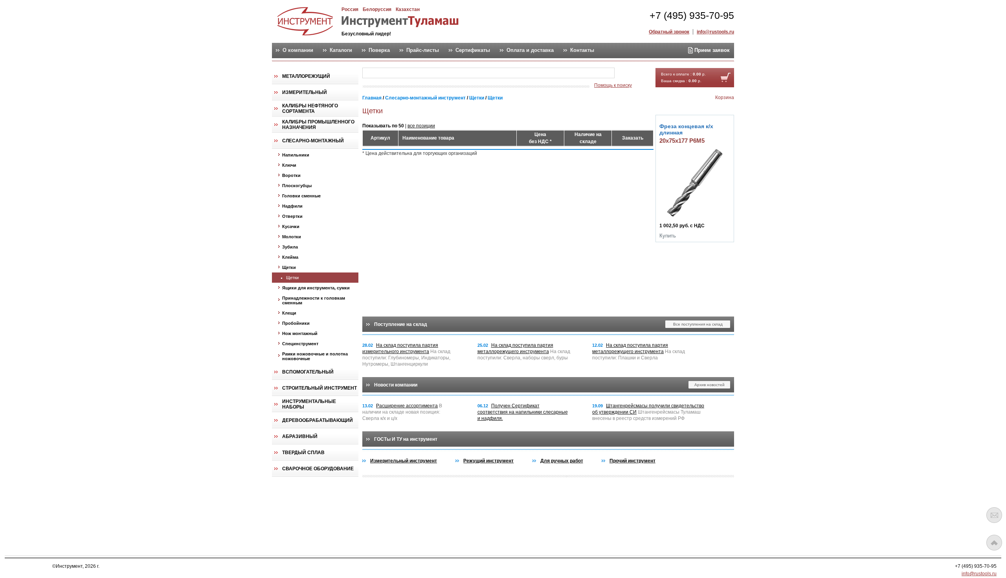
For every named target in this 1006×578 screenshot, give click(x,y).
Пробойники (296, 323)
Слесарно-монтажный (313, 141)
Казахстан (408, 9)
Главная (372, 98)
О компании (298, 50)
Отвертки (292, 216)
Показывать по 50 (383, 126)
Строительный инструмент (319, 388)
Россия (349, 9)
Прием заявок (711, 50)
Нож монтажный (300, 333)
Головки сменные (301, 195)
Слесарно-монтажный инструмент (425, 98)
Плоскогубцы (297, 185)
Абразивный (300, 436)
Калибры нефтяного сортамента (310, 108)
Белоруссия (377, 9)
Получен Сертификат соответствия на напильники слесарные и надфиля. (522, 412)
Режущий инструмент (488, 461)
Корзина (724, 97)
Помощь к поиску (613, 85)
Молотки (291, 236)
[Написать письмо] (994, 515)
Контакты (582, 50)
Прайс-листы (422, 50)
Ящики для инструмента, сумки (316, 287)
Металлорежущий (306, 76)
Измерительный (304, 92)
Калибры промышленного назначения (318, 124)
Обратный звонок (669, 32)
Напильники (295, 155)
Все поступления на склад (698, 324)
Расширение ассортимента (407, 406)
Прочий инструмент (632, 461)
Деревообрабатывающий (317, 420)
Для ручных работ (561, 461)
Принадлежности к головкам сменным (313, 300)
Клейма (290, 257)
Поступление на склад (400, 324)
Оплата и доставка (530, 50)
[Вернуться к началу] (994, 542)
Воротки (291, 175)
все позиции (421, 126)
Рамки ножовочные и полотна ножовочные (315, 356)
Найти (630, 73)
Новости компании (395, 385)
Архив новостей (709, 385)
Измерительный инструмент (403, 461)
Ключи (289, 165)
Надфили (292, 206)
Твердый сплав (303, 452)
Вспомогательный (308, 372)
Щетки (289, 267)
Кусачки (290, 226)
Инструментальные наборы (309, 404)
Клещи (289, 313)
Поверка (379, 50)
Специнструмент (300, 343)
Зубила (290, 247)
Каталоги (341, 50)
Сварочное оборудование (318, 468)
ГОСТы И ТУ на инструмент (405, 439)
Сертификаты (472, 50)
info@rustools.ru (715, 32)
